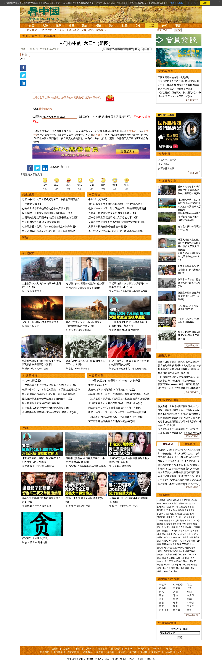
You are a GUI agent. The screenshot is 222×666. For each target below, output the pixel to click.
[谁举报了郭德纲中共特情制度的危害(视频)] (42, 473)
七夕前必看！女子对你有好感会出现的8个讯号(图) (49, 226)
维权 (179, 544)
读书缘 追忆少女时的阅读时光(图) (175, 96)
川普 (181, 500)
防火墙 (173, 544)
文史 (138, 25)
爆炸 (41, 291)
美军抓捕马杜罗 (166, 168)
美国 (71, 25)
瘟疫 (27, 326)
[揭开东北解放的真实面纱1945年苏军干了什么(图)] (86, 336)
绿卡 (183, 558)
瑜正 (161, 606)
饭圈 (46, 368)
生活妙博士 (46, 30)
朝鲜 (176, 531)
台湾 (191, 537)
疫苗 (170, 510)
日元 (191, 534)
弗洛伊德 (161, 517)
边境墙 (171, 520)
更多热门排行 (192, 436)
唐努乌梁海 (190, 548)
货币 (175, 534)
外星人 (160, 571)
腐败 (169, 527)
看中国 (45, 13)
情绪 (89, 287)
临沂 (32, 291)
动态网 (169, 652)
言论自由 (161, 554)
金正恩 (178, 517)
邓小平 (167, 564)
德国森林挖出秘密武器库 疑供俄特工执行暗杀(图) (189, 296)
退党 (192, 514)
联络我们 (67, 648)
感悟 (178, 568)
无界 (179, 652)
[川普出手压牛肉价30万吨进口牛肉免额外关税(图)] (167, 266)
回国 (173, 558)
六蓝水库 (126, 330)
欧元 (186, 534)
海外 (193, 558)
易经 (159, 568)
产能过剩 (85, 506)
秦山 (161, 602)
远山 (175, 592)
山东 (27, 291)
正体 (113, 49)
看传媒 (132, 652)
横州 (119, 330)
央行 (192, 531)
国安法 (160, 510)
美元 (164, 534)
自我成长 (96, 287)
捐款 (78, 648)
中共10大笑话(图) (31, 204)
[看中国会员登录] (179, 40)
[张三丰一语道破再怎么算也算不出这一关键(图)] (167, 279)
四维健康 (164, 610)
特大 (137, 49)
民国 (171, 561)
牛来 (71, 330)
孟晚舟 (160, 520)
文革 (170, 571)
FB (172, 531)
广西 (114, 330)
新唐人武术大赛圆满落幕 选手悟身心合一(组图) (189, 256)
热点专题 (164, 153)
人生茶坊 (59, 30)
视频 (178, 25)
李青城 (190, 602)
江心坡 (175, 551)
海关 (159, 558)
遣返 (164, 558)
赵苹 (189, 599)
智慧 (173, 568)
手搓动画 (77, 330)
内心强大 (73, 287)
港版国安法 (189, 510)
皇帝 (188, 564)
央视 (175, 554)
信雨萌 (85, 330)
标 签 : (25, 54)
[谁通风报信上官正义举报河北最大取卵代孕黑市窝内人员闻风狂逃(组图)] (167, 239)
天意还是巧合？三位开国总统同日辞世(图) (179, 81)
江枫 (175, 606)
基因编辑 (166, 544)
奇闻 (164, 25)
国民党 (186, 514)
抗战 (180, 561)
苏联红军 (85, 368)
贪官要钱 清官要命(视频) (35, 538)
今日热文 (28, 253)
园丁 (161, 599)
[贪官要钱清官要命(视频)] (42, 513)
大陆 (45, 25)
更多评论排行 (192, 487)
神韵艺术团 (73, 652)
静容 (175, 602)
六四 (193, 503)
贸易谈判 (189, 520)
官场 (58, 25)
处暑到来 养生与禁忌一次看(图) (174, 373)
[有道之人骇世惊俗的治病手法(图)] (167, 226)
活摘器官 (170, 507)
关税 (166, 520)
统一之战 (133, 506)
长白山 (160, 551)
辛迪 (189, 610)
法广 (159, 531)
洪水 (175, 510)
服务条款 (102, 648)
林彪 (172, 564)
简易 (189, 584)
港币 (196, 534)
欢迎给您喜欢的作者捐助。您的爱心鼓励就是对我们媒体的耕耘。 (67, 97)
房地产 (160, 537)
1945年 (76, 368)
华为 (164, 527)
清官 (32, 542)
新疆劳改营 (190, 551)
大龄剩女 (116, 466)
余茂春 (144, 291)
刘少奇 (178, 564)
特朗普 (187, 500)
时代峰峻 (39, 368)
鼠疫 (37, 326)
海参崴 (185, 537)
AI (90, 330)
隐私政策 (115, 648)
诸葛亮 (194, 564)
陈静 (175, 595)
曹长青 (176, 610)
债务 (196, 531)
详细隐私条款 (176, 3)
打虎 (178, 527)
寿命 (166, 571)
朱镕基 (43, 542)
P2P (198, 541)
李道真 (176, 588)
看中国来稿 (45, 108)
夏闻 (189, 592)
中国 (37, 542)
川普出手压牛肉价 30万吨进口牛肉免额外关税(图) (189, 269)
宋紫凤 (162, 584)
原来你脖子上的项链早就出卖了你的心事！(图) (47, 213)
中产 (180, 537)
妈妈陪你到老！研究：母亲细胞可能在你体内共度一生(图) (119, 394)
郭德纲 (28, 506)
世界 (124, 25)
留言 (125, 49)
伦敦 (32, 326)
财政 (170, 537)
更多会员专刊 (192, 100)
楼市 (166, 537)
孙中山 (186, 561)
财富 (175, 537)
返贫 (71, 506)
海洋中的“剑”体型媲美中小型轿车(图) (176, 380)
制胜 (114, 506)
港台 (85, 25)
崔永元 (167, 524)
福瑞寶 (143, 652)
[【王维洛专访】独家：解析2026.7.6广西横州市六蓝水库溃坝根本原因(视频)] (129, 297)
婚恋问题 (126, 466)
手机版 (106, 49)
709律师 (185, 544)
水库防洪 (135, 330)
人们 (22, 58)
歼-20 (120, 506)
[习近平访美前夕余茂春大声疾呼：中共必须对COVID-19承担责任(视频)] (129, 259)
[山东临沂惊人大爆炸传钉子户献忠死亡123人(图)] (42, 259)
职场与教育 (73, 30)
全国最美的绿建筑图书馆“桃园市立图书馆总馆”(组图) (50, 217)
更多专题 (194, 173)
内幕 (179, 524)
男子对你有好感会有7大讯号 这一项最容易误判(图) (49, 231)
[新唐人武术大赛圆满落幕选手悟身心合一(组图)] (167, 253)
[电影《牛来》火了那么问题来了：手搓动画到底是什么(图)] (86, 297)
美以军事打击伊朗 (167, 159)
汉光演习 (161, 514)
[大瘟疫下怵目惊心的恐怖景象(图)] (42, 297)
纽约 (111, 25)
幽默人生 (166, 568)
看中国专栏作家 (168, 579)
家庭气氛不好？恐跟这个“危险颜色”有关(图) (111, 389)
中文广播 (129, 368)
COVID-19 (117, 291)
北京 (159, 541)
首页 (31, 25)
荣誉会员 (131, 131)
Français (141, 648)
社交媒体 (166, 531)
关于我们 (89, 648)
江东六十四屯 (178, 548)
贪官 (27, 542)
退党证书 (156, 652)
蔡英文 (197, 537)
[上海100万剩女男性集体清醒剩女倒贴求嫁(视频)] (129, 434)
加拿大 (181, 531)
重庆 (27, 368)
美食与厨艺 (88, 30)
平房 (37, 291)
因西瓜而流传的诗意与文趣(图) (173, 77)
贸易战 (174, 503)
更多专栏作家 (192, 615)
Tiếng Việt (156, 648)
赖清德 (192, 517)
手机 (182, 568)
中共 (32, 368)
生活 (151, 25)
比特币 (169, 534)
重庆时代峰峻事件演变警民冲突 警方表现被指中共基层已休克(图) (189, 190)
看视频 (110, 652)
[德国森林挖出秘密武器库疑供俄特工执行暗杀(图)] (167, 292)
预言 (187, 568)
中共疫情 (136, 291)
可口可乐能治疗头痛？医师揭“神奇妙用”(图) (111, 421)
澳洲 (166, 561)
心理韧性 (82, 287)
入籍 (178, 558)
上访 (192, 544)
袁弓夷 (181, 510)
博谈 (98, 25)
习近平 (181, 503)
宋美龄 (160, 564)
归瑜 (189, 588)
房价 (175, 541)
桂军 (176, 561)
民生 (187, 558)
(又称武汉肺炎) (172, 500)
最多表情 (190, 444)
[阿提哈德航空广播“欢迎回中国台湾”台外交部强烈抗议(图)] (129, 336)
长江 (166, 510)
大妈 (170, 541)
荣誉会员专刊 (167, 71)
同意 (205, 3)
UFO (168, 517)
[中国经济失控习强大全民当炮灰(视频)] (86, 473)
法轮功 (160, 548)
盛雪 (175, 599)
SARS (182, 551)
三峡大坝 (183, 507)
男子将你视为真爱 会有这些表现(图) (41, 222)
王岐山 (185, 517)
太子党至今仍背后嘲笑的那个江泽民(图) (178, 429)
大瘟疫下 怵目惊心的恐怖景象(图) (40, 322)
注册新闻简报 (167, 622)
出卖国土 (161, 507)
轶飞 (161, 592)
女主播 (169, 554)
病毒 (159, 503)
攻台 (125, 506)
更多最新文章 (192, 391)
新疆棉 (191, 507)
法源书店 (87, 652)
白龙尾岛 (168, 551)
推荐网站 (44, 652)
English (129, 648)
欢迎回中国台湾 (142, 368)
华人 (180, 554)
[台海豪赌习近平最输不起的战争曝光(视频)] (129, 473)
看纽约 (121, 652)
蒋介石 (193, 561)
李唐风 (190, 595)
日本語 (169, 648)
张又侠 (188, 503)
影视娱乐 (101, 30)
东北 (71, 368)
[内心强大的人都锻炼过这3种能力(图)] (86, 259)
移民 (184, 554)
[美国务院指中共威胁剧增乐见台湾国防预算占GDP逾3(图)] (167, 213)
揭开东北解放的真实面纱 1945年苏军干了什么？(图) (189, 335)
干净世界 (58, 652)
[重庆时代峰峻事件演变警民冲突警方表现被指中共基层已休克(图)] (42, 336)
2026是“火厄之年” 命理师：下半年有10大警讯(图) (114, 380)
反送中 (189, 524)
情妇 (159, 527)
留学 (194, 554)
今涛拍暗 (178, 584)
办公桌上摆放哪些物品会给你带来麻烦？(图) (45, 208)
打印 (131, 49)
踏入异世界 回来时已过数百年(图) (175, 88)
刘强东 (165, 541)
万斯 (177, 520)
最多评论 (167, 444)
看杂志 (99, 652)
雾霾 (159, 544)
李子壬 (190, 606)
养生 (175, 571)
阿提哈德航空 (118, 368)
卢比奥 (194, 500)
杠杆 (159, 534)
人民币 (181, 534)
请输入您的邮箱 (179, 628)
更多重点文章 (192, 345)
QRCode (54, 167)
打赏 (119, 49)
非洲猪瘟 (186, 541)
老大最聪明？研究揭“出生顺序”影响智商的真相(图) (115, 407)
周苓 (161, 595)
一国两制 (196, 527)
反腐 (173, 527)
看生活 (36, 36)
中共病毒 (127, 291)
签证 (169, 558)
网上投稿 (53, 648)
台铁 (176, 507)
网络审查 (168, 548)
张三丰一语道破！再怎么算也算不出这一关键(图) (189, 282)
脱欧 (187, 531)
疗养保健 (32, 30)
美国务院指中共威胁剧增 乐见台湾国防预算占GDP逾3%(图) (189, 216)
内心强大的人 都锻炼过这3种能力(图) (85, 283)
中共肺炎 (161, 500)
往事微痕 (170, 514)
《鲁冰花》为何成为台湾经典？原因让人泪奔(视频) (115, 417)
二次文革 (36, 506)
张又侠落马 (164, 164)
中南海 (173, 524)
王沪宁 (197, 520)
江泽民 (160, 524)
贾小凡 (162, 588)
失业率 (77, 506)
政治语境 (46, 506)
